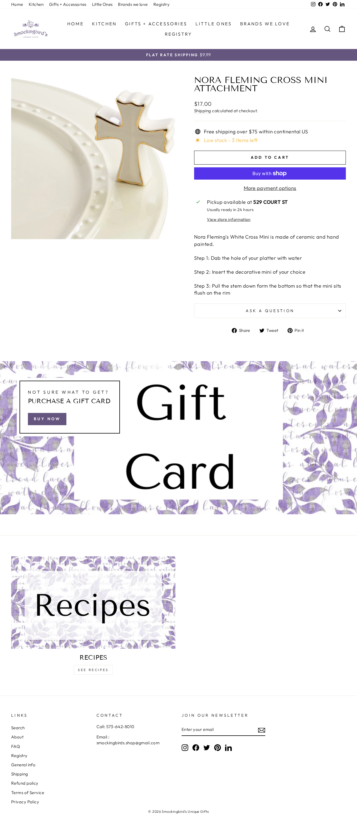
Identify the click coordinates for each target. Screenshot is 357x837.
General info (23, 764)
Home (17, 4)
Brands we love (133, 4)
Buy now (47, 418)
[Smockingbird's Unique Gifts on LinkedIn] (228, 747)
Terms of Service (27, 792)
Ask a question (270, 310)
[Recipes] (93, 602)
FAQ (15, 746)
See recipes (93, 670)
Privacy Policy (25, 801)
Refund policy (24, 783)
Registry (161, 4)
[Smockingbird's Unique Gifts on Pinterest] (217, 747)
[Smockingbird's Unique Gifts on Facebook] (195, 747)
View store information (228, 219)
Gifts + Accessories (67, 4)
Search (18, 727)
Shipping (202, 110)
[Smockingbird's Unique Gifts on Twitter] (206, 747)
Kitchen (36, 4)
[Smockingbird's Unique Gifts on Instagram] (185, 747)
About (17, 737)
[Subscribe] (261, 729)
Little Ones (102, 4)
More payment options (270, 188)
